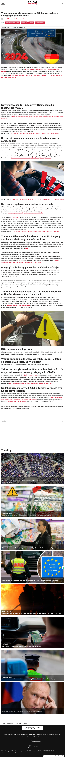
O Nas (3, 723)
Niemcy (31, 22)
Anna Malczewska (8, 19)
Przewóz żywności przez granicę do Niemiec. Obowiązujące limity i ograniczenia (35, 133)
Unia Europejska (40, 22)
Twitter (25, 723)
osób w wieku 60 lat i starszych (16, 401)
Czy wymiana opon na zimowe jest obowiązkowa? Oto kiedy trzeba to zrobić (36, 231)
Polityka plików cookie (58, 755)
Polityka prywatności (47, 755)
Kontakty (10, 723)
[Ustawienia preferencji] (63, 567)
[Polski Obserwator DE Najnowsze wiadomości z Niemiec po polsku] (32, 3)
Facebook (18, 723)
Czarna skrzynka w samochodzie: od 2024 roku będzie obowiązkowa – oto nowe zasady (37, 199)
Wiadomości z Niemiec (21, 19)
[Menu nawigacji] (3, 3)
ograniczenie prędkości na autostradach (25, 399)
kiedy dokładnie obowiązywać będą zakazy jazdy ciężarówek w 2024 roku (31, 383)
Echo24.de (15, 217)
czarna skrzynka (49, 69)
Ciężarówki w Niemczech (12, 22)
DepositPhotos (37, 741)
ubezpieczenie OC (38, 69)
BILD (26, 248)
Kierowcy (24, 22)
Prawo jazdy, (29, 69)
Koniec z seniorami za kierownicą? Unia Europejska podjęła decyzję (31, 158)
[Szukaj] (62, 3)
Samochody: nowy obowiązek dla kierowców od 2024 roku (25, 213)
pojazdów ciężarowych (30, 375)
